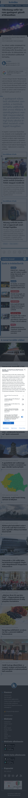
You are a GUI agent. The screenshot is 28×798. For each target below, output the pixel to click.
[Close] (25, 370)
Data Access (14, 428)
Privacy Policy (22, 428)
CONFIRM (8, 423)
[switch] (22, 399)
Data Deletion (6, 428)
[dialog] (14, 399)
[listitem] (14, 396)
